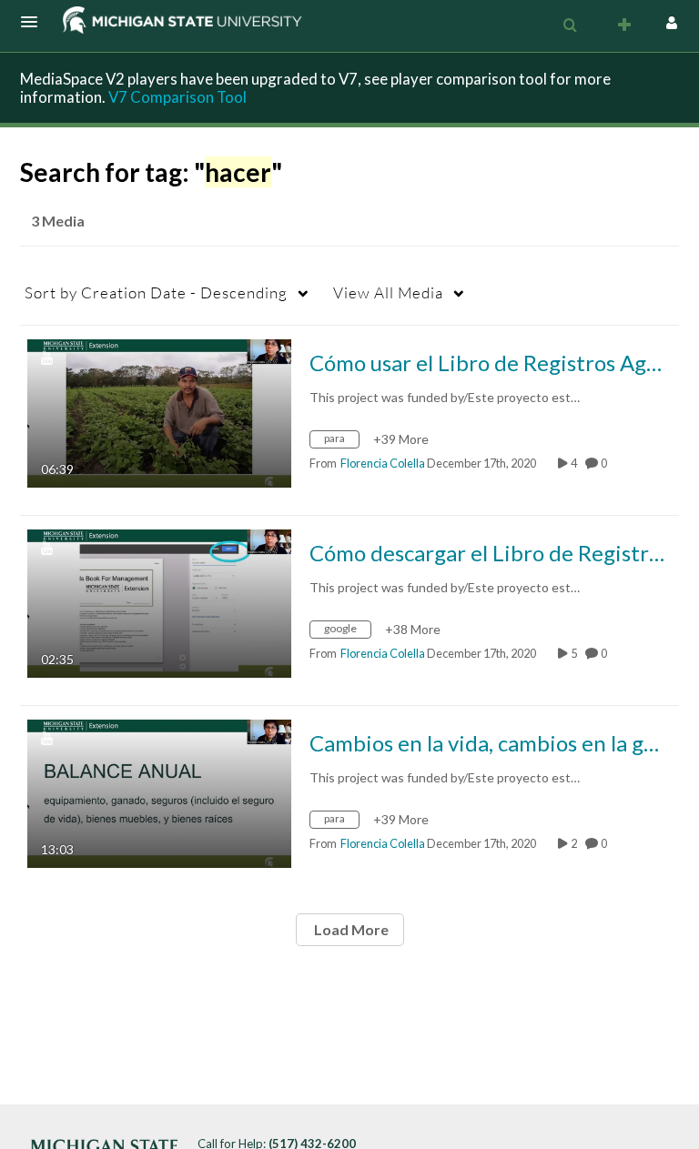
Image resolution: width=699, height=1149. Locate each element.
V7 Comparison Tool (177, 96)
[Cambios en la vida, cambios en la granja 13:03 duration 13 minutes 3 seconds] (159, 792)
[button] (34, 22)
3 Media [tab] (58, 220)
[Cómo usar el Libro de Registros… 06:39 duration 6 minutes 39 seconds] (159, 411)
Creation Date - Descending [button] (156, 292)
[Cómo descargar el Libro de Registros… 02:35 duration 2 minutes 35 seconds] (159, 602)
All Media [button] (388, 292)
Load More (350, 929)
